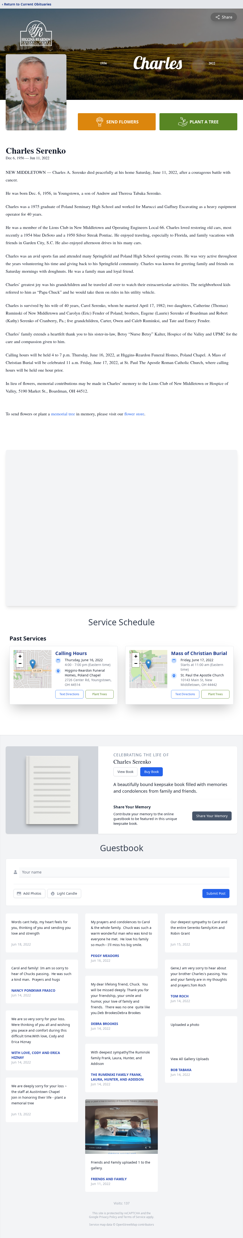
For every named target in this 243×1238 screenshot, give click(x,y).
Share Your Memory (212, 816)
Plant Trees (99, 694)
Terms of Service (134, 1217)
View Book (125, 771)
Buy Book (151, 771)
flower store (134, 414)
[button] (33, 664)
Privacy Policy (108, 1217)
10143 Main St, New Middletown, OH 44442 (199, 682)
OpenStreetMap (126, 1225)
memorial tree (63, 414)
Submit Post (215, 893)
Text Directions (69, 694)
